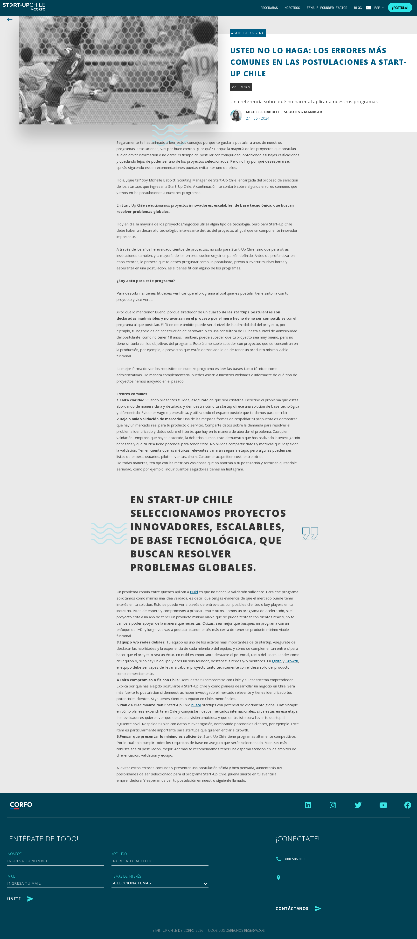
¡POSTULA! (400, 7)
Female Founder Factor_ (328, 7)
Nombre (15, 854)
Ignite (277, 660)
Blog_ (359, 7)
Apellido (119, 854)
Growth (291, 660)
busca (196, 704)
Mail (11, 876)
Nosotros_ (293, 7)
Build (194, 591)
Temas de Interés (126, 876)
